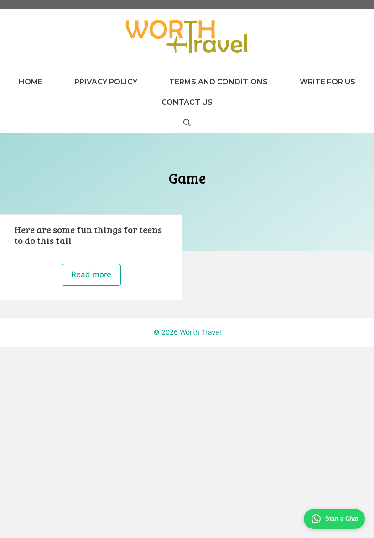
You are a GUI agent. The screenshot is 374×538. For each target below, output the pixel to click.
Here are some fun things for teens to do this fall (88, 235)
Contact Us (187, 102)
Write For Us (327, 82)
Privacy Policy (105, 82)
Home (30, 82)
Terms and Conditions (218, 82)
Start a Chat (341, 518)
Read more (91, 274)
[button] (187, 123)
